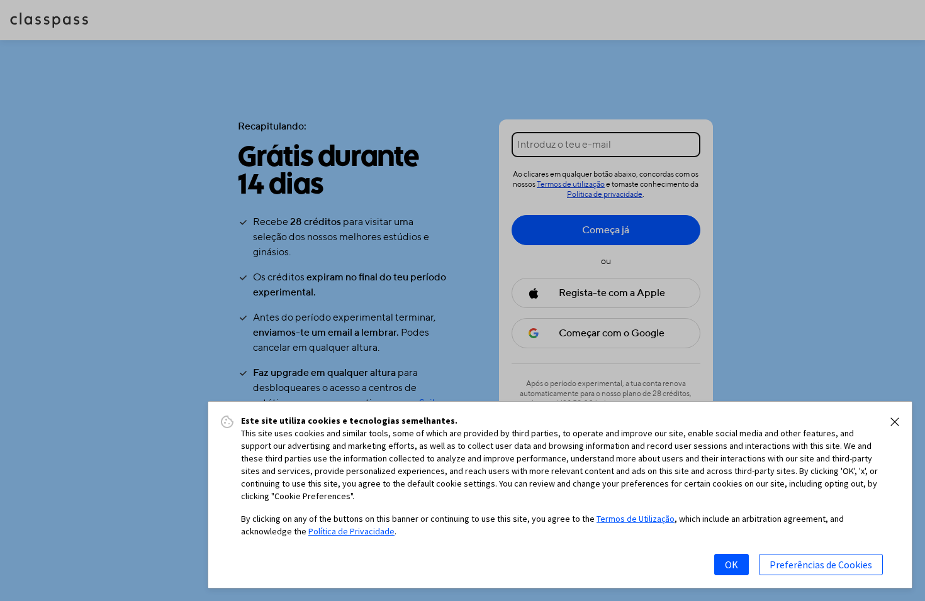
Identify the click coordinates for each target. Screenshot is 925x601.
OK (731, 564)
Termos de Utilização (636, 518)
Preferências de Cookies (821, 564)
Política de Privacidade (351, 531)
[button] (894, 421)
